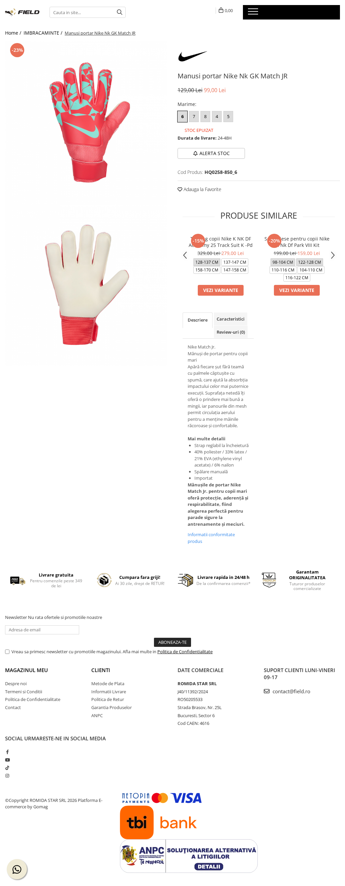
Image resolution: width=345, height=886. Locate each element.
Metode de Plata (107, 683)
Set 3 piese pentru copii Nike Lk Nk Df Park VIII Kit (297, 241)
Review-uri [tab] (231, 332)
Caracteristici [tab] (231, 319)
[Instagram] (7, 776)
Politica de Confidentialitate (185, 652)
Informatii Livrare (108, 692)
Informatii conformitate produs (211, 537)
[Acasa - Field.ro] (22, 12)
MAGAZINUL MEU (26, 670)
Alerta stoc (214, 153)
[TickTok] (7, 768)
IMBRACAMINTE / (44, 33)
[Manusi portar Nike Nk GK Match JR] (86, 122)
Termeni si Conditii (23, 692)
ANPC (97, 715)
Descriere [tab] (198, 320)
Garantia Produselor (111, 707)
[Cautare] (120, 12)
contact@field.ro (290, 691)
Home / (14, 33)
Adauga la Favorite (201, 189)
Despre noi (16, 683)
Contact (13, 707)
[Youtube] (7, 760)
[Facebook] (7, 752)
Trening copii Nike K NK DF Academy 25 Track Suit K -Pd (221, 241)
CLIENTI (100, 670)
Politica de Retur (107, 699)
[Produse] (254, 13)
